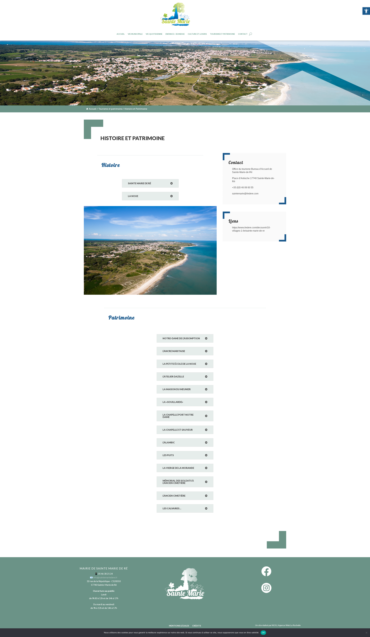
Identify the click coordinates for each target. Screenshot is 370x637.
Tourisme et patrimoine (222, 34)
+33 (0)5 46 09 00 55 (242, 187)
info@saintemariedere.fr (105, 577)
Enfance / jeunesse (175, 34)
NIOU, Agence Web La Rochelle (286, 625)
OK (263, 632)
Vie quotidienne (154, 34)
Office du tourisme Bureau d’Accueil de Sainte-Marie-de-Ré (252, 170)
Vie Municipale (135, 34)
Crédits (196, 626)
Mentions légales (179, 626)
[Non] (366, 632)
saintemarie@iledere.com (245, 193)
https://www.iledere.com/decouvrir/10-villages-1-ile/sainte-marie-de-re (251, 229)
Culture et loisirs (197, 34)
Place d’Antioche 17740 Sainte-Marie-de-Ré (253, 180)
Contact (242, 34)
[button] (366, 11)
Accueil (121, 34)
